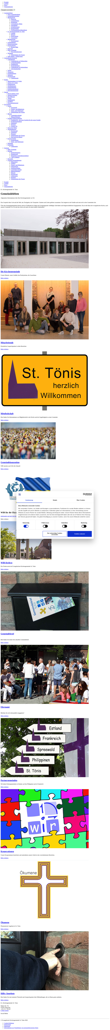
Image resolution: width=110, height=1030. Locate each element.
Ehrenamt (10, 48)
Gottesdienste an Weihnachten (19, 61)
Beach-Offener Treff (13, 93)
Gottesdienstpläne (16, 62)
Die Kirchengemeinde (10, 271)
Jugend (6, 92)
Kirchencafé (14, 131)
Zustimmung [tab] (29, 500)
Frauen (9, 106)
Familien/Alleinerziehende (15, 118)
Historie (13, 34)
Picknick (13, 124)
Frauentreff (14, 107)
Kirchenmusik (15, 28)
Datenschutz (7, 1024)
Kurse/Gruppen (12, 138)
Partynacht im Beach (16, 137)
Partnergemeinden (12, 44)
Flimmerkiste (14, 166)
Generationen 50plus (16, 24)
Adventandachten (16, 69)
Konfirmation (11, 100)
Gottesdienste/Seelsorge (10, 58)
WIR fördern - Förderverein (15, 56)
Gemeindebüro (15, 20)
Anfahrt (6, 3)
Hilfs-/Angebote (12, 50)
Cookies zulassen (79, 534)
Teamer (10, 98)
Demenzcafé (14, 154)
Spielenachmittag (15, 168)
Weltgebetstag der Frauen (18, 55)
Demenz (10, 151)
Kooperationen (12, 45)
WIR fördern (6, 563)
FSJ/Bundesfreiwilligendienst (19, 30)
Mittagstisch (14, 162)
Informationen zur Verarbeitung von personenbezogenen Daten (21, 1028)
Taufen (9, 70)
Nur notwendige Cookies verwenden (54, 533)
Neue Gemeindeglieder (14, 14)
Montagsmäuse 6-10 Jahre (15, 81)
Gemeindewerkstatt (16, 115)
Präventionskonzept (16, 51)
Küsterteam (14, 22)
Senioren (6, 148)
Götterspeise (14, 146)
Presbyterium (14, 36)
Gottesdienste (11, 59)
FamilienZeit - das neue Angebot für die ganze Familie (25, 120)
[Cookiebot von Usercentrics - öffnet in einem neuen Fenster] (84, 494)
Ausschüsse (14, 38)
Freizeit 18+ (14, 126)
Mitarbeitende (11, 17)
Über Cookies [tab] (81, 500)
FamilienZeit (14, 64)
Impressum (7, 1026)
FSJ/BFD (10, 101)
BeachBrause (11, 97)
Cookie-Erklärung (9, 1023)
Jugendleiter (14, 25)
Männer (10, 114)
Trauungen (10, 72)
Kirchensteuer (15, 41)
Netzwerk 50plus (12, 128)
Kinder (6, 79)
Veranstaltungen (8, 7)
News (5, 5)
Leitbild (13, 33)
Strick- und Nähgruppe (17, 110)
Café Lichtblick (15, 157)
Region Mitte (14, 47)
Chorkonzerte (14, 78)
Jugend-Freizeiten (12, 95)
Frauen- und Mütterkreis (17, 109)
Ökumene (10, 53)
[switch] (45, 526)
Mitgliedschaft (11, 39)
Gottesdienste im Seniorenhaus (19, 67)
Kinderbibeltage (15, 65)
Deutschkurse (14, 140)
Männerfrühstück (15, 117)
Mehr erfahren (4, 278)
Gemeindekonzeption (13, 16)
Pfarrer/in (13, 19)
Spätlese (13, 163)
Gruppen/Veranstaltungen (14, 160)
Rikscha (13, 173)
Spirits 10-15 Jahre (13, 83)
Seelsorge (10, 75)
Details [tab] (55, 500)
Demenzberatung (15, 152)
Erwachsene (7, 104)
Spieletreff (14, 123)
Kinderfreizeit (11, 84)
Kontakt (6, 2)
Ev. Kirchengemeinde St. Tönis (16, 31)
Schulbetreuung (15, 27)
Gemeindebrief (12, 42)
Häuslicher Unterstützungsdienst (20, 155)
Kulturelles (10, 145)
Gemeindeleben (8, 13)
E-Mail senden (5, 1010)
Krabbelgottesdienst (13, 89)
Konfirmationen (12, 73)
